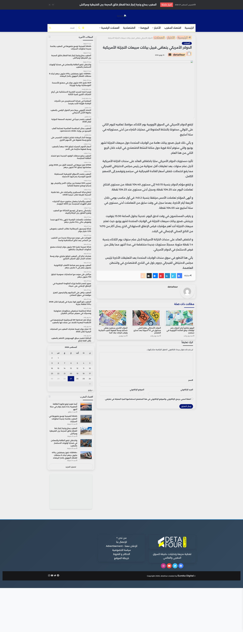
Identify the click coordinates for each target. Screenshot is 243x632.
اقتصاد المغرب (172, 27)
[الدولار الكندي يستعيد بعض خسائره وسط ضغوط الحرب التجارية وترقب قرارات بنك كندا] (112, 318)
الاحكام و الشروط (121, 554)
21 (64, 373)
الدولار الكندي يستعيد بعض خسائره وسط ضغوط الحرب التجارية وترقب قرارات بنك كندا (112, 330)
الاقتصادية (129, 27)
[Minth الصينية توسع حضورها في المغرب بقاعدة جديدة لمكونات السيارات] (86, 419)
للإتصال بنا (121, 542)
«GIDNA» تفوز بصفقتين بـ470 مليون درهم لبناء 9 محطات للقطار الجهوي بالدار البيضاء (64, 455)
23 (52, 373)
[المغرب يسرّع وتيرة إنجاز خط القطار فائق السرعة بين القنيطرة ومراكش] (86, 431)
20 (71, 373)
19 (77, 373)
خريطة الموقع (121, 558)
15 (58, 368)
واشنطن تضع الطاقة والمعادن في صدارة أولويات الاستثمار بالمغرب (118, 4)
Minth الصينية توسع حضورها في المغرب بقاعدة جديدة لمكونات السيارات (63, 419)
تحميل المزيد (71, 467)
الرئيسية (189, 27)
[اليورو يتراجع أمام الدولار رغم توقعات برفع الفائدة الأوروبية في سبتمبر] (179, 318)
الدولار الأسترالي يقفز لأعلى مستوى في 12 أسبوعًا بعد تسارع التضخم (147, 330)
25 (84, 379)
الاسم (190, 380)
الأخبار (157, 27)
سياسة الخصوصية (121, 550)
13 (71, 368)
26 (77, 379)
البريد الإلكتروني (186, 390)
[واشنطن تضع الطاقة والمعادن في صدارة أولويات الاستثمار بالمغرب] (86, 443)
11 (83, 368)
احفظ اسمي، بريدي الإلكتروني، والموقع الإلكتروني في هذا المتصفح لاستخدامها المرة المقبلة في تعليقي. (148, 399)
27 (71, 379)
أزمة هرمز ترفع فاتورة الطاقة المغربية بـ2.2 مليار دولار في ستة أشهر (63, 406)
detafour (179, 54)
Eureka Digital (186, 575)
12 (77, 368)
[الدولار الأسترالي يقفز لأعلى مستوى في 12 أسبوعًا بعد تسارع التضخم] (146, 318)
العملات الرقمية (110, 27)
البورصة (144, 27)
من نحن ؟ (122, 538)
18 (83, 373)
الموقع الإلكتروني (137, 390)
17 (90, 373)
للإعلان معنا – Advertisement (121, 546)
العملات (159, 37)
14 (64, 368)
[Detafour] (121, 16)
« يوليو (90, 390)
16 (52, 368)
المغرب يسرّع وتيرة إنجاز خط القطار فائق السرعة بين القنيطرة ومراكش (63, 431)
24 (90, 379)
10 (90, 368)
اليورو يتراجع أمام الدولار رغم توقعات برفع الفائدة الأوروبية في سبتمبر (180, 330)
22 (58, 373)
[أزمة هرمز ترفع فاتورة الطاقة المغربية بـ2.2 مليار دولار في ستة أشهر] (86, 406)
